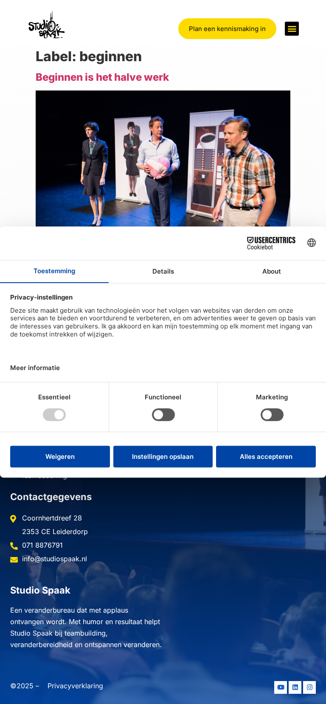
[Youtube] (280, 687)
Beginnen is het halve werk (102, 77)
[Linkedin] (295, 687)
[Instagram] (309, 687)
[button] (292, 29)
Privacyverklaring (75, 685)
